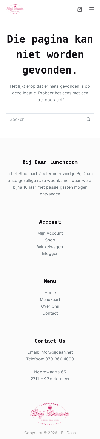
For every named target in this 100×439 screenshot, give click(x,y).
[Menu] (91, 9)
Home (50, 292)
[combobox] (44, 119)
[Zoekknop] (88, 119)
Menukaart (50, 299)
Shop (50, 239)
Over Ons (50, 306)
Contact (50, 313)
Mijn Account (50, 233)
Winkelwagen (50, 246)
